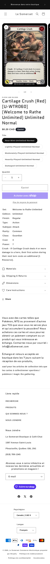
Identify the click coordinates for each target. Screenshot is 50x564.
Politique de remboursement (31, 554)
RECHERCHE (12, 401)
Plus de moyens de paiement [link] (25, 202)
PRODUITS (11, 407)
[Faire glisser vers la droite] (31, 92)
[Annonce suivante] (45, 5)
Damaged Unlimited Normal (21, 166)
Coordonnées (39, 558)
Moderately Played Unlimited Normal (26, 154)
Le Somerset (14, 550)
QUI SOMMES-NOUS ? (17, 414)
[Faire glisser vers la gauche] (19, 92)
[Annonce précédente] (5, 5)
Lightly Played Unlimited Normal (24, 147)
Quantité (6, 172)
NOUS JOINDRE (13, 420)
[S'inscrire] (41, 476)
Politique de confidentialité (19, 558)
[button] (5, 14)
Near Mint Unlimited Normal (21, 141)
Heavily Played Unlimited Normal (24, 160)
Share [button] (8, 299)
